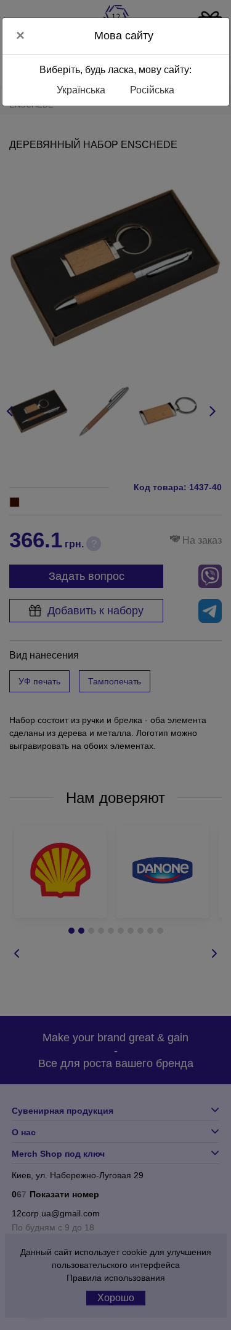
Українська (81, 90)
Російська (152, 90)
